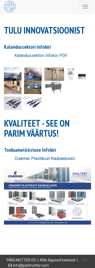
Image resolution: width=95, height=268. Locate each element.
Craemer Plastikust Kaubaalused (45, 158)
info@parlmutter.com (31, 265)
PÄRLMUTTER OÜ (21, 260)
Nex (85, 260)
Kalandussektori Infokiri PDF (41, 55)
